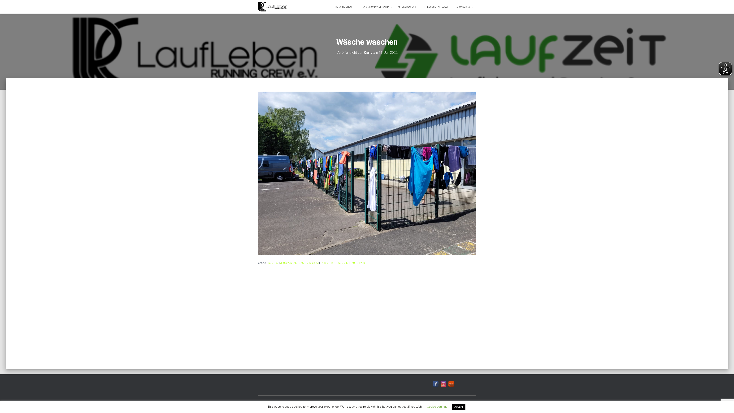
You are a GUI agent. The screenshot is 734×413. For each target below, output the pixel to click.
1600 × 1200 (357, 262)
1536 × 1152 (327, 262)
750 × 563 (299, 262)
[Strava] (451, 384)
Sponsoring (463, 7)
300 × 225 (286, 262)
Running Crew (344, 7)
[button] (354, 7)
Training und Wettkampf (375, 7)
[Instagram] (443, 384)
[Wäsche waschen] (367, 173)
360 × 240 (342, 262)
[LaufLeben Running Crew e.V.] (272, 7)
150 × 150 (272, 262)
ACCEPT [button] (458, 406)
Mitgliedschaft (407, 7)
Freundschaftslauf (437, 7)
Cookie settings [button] (437, 406)
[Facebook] (436, 384)
